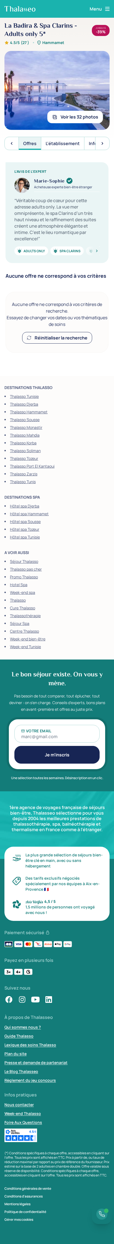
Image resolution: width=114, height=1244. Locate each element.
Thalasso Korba (23, 442)
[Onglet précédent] (12, 143)
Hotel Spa (18, 584)
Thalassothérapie (25, 615)
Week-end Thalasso (22, 1113)
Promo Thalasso (24, 576)
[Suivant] (90, 250)
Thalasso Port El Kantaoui (32, 466)
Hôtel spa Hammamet (29, 513)
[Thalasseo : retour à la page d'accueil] (19, 8)
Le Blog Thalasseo (21, 1071)
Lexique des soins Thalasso (30, 1044)
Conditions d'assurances (23, 1196)
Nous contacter (19, 1104)
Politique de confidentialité (25, 1212)
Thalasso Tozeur (24, 458)
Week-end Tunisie (25, 646)
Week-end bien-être (27, 639)
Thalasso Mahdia (25, 435)
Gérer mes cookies (18, 1219)
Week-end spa (22, 592)
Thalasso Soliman (25, 450)
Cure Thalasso (22, 608)
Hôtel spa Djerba (24, 506)
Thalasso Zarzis (23, 474)
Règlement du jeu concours (30, 1080)
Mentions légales (17, 1204)
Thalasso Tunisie (24, 396)
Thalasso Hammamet (29, 411)
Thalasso (18, 600)
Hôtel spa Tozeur (24, 529)
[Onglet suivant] (102, 143)
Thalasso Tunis (23, 481)
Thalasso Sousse (25, 419)
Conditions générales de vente (27, 1188)
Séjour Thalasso (24, 561)
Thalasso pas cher (26, 569)
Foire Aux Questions (23, 1122)
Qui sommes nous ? (22, 1027)
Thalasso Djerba (24, 404)
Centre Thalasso (24, 631)
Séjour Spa (19, 623)
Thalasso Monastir (26, 427)
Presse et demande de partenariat (36, 1062)
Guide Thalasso (18, 1036)
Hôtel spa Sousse (25, 521)
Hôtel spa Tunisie (25, 537)
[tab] (30, 143)
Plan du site (15, 1053)
